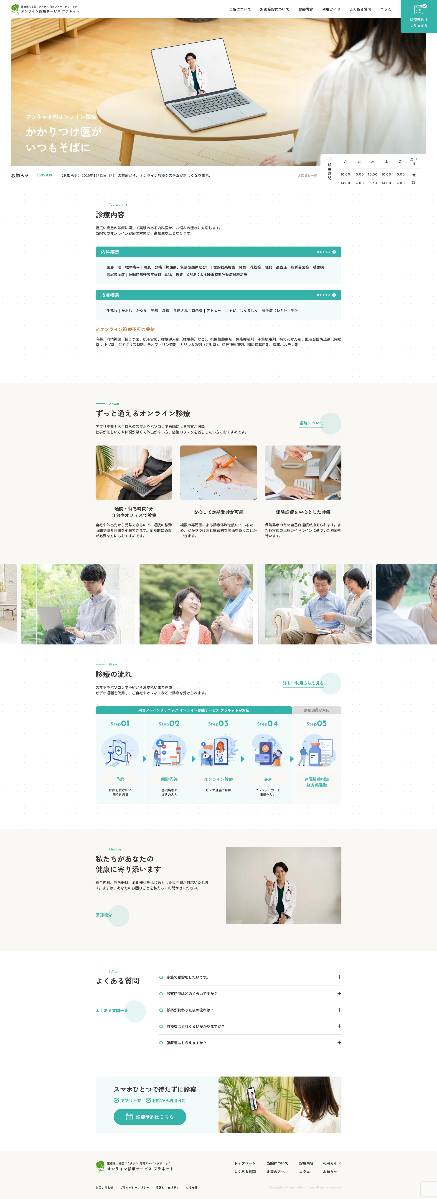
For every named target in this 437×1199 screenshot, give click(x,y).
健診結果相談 (224, 267)
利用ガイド (331, 9)
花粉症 (255, 267)
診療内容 (305, 9)
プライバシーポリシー (134, 1187)
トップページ (245, 1163)
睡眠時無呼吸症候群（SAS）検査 (156, 274)
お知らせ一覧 (307, 175)
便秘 (268, 267)
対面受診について (274, 9)
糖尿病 (318, 267)
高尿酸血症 (116, 274)
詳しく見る (323, 252)
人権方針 (191, 1187)
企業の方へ (276, 1171)
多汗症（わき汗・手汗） (282, 310)
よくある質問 (360, 9)
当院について (240, 9)
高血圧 (281, 267)
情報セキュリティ (167, 1187)
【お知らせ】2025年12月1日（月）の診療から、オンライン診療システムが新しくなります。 (136, 175)
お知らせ (330, 1171)
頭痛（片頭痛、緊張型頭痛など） (182, 267)
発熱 (242, 267)
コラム (385, 9)
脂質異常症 (300, 267)
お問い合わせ (104, 1187)
